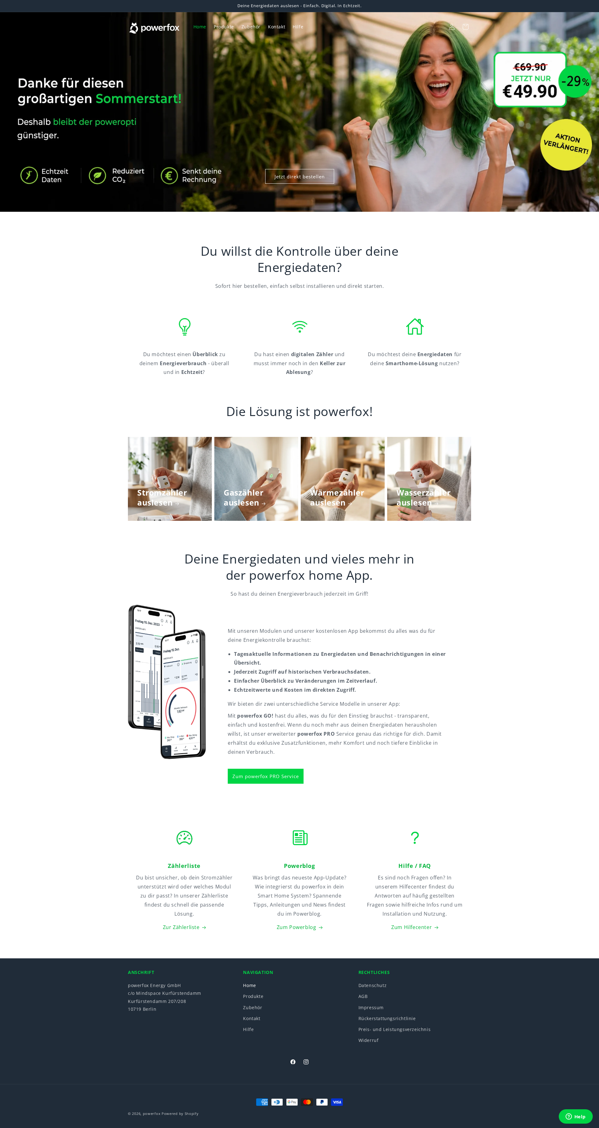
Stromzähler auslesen (162, 497)
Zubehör (252, 1007)
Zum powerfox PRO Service (265, 776)
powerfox (152, 1113)
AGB (363, 997)
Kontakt (251, 1018)
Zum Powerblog (296, 927)
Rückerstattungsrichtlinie (387, 1018)
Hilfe (248, 1029)
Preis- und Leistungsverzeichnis (394, 1029)
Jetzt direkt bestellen (300, 176)
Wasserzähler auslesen (423, 497)
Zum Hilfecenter (411, 927)
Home (249, 985)
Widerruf (368, 1040)
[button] (438, 27)
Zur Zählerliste (181, 927)
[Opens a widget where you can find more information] (575, 1117)
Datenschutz (372, 985)
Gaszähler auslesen (243, 497)
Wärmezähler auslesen (337, 497)
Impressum (371, 1007)
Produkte (253, 997)
